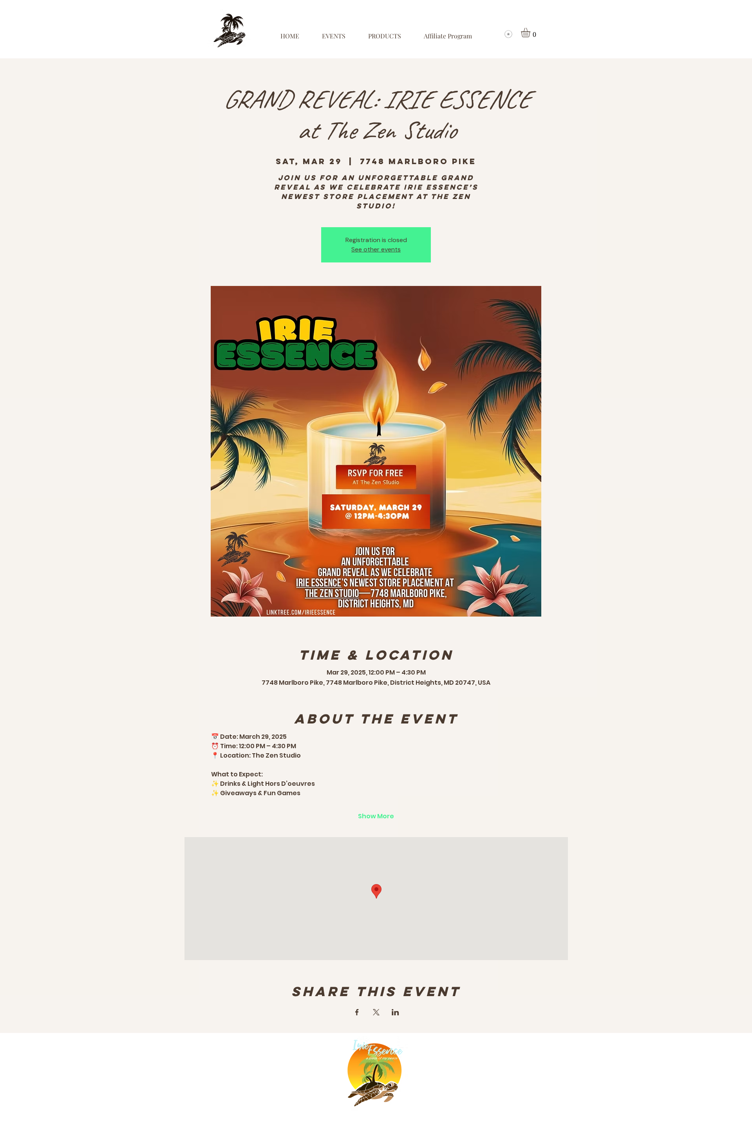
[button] (531, 32)
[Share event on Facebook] (357, 1012)
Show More (376, 816)
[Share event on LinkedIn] (395, 1012)
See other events (376, 249)
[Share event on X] (376, 1012)
